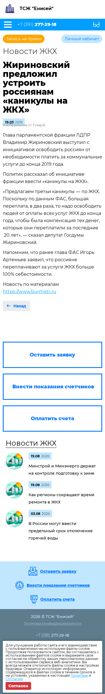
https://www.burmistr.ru (29, 291)
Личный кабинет (82, 38)
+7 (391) (37, 24)
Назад (19, 305)
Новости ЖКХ (31, 443)
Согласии (14, 679)
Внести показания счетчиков (58, 585)
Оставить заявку (58, 571)
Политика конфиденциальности (52, 623)
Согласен (18, 685)
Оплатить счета (57, 599)
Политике (79, 675)
